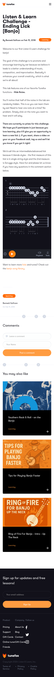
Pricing (6, 627)
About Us (19, 627)
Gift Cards (8, 637)
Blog (17, 632)
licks (24, 264)
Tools (47, 255)
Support (7, 632)
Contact (19, 637)
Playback (39, 255)
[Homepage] (11, 4)
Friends (6, 647)
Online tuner (9, 642)
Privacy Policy (21, 667)
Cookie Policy (33, 667)
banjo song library (15, 268)
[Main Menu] (50, 4)
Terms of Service (7, 667)
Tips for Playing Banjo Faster (24, 475)
